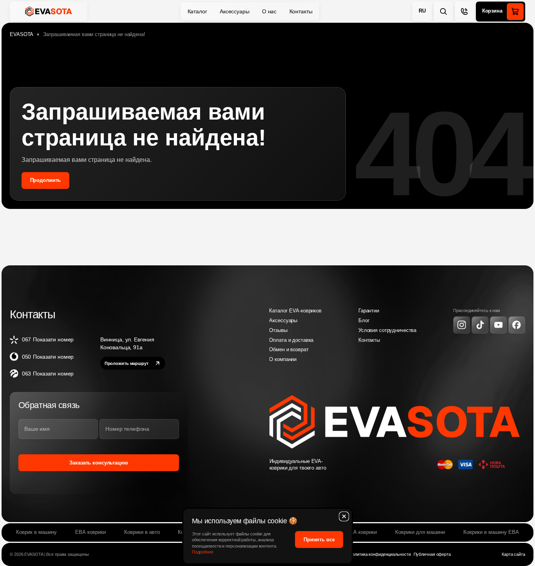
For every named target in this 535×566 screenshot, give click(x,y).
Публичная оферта (432, 554)
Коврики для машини (420, 532)
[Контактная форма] (464, 11)
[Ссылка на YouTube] (498, 324)
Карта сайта (513, 554)
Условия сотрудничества (387, 330)
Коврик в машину (36, 532)
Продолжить (45, 180)
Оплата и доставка (291, 340)
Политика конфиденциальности (379, 554)
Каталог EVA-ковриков (295, 311)
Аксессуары (234, 11)
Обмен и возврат (288, 349)
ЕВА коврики (90, 532)
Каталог (197, 11)
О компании (282, 359)
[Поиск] (443, 11)
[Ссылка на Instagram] (461, 324)
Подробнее (202, 552)
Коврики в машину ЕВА (491, 532)
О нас (269, 11)
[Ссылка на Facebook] (516, 324)
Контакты (301, 11)
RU (422, 11)
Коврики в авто (142, 532)
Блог (364, 320)
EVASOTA (21, 34)
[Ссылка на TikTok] (480, 324)
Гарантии (368, 311)
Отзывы (278, 330)
